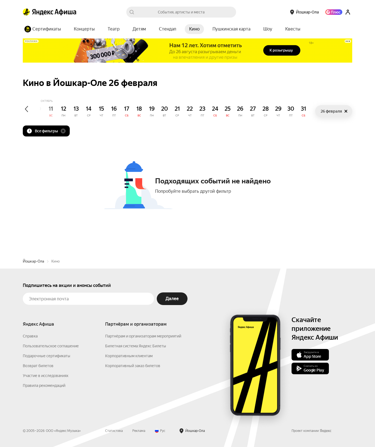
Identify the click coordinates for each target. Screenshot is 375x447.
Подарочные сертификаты (46, 356)
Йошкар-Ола (33, 261)
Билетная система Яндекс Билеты (135, 346)
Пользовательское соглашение (51, 346)
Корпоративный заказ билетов (132, 366)
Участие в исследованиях (45, 375)
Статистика (114, 431)
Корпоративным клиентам (129, 356)
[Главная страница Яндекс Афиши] (26, 12)
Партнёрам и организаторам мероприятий (143, 336)
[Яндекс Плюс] (333, 12)
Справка (30, 336)
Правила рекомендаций (44, 385)
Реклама (138, 431)
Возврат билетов (38, 366)
